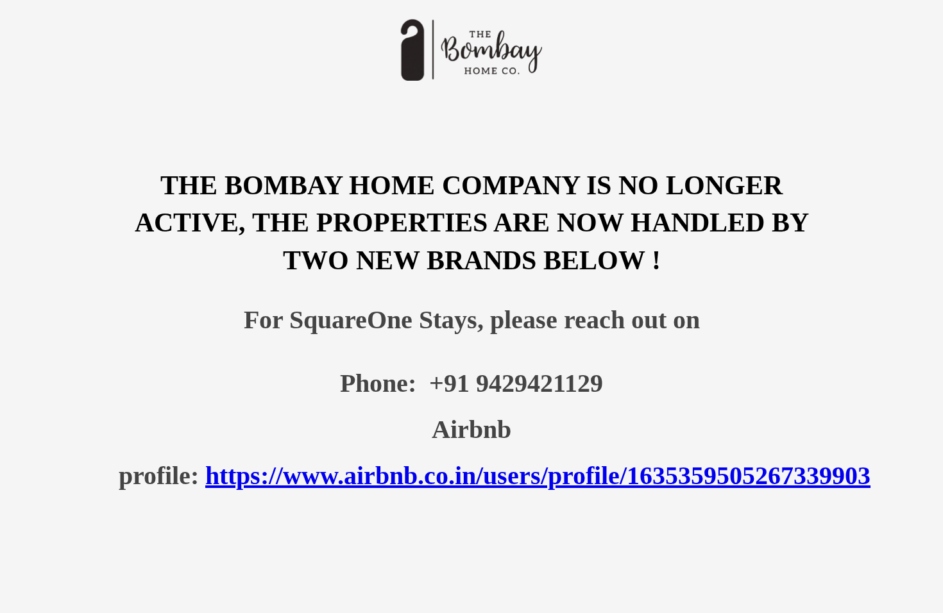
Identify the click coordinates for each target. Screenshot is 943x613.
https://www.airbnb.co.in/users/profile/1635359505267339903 (538, 475)
